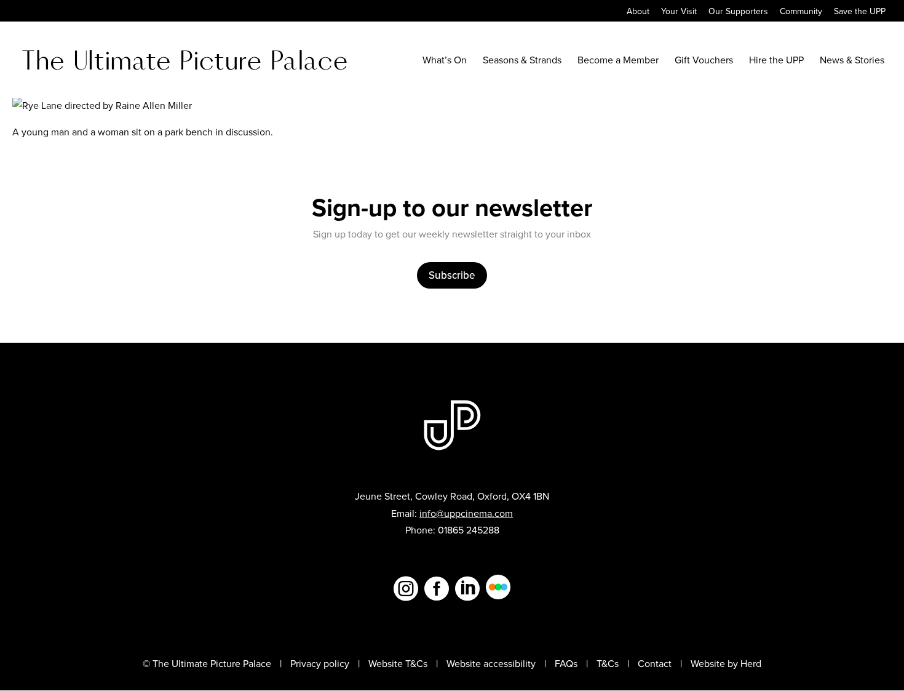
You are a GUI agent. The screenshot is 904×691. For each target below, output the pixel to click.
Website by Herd (726, 663)
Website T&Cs (397, 663)
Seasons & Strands (522, 60)
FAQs (566, 663)
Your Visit (679, 12)
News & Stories (852, 60)
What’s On (444, 60)
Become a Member (618, 60)
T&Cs (608, 663)
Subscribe (452, 275)
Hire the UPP (776, 60)
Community (801, 12)
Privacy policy (319, 663)
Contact (655, 663)
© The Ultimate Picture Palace (207, 663)
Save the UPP (860, 12)
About (638, 12)
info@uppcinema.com (466, 513)
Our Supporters (738, 12)
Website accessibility (491, 663)
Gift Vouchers (704, 60)
